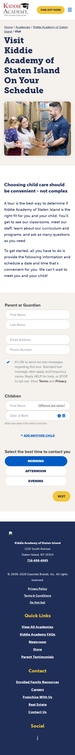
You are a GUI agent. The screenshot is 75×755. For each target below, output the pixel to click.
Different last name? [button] (51, 405)
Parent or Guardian (23, 305)
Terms (43, 381)
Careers (37, 690)
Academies (23, 27)
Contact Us (37, 712)
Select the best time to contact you (37, 451)
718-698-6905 (37, 560)
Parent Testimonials (37, 657)
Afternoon (35, 471)
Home (8, 27)
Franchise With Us (37, 697)
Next (61, 496)
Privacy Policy (37, 589)
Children (13, 396)
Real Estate (38, 705)
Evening (35, 481)
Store (37, 649)
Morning (36, 461)
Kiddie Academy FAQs (37, 634)
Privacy (60, 381)
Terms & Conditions (37, 595)
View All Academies (37, 627)
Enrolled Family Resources (37, 682)
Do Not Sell (37, 602)
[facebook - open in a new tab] (37, 737)
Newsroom (37, 642)
